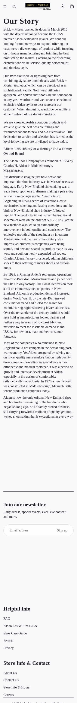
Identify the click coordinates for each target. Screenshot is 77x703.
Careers (8, 695)
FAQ (6, 619)
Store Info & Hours (16, 687)
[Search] (14, 6)
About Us (10, 673)
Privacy (8, 648)
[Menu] (5, 6)
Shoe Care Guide (15, 633)
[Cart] (72, 6)
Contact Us (11, 680)
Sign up (62, 530)
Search (8, 641)
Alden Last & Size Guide (20, 626)
